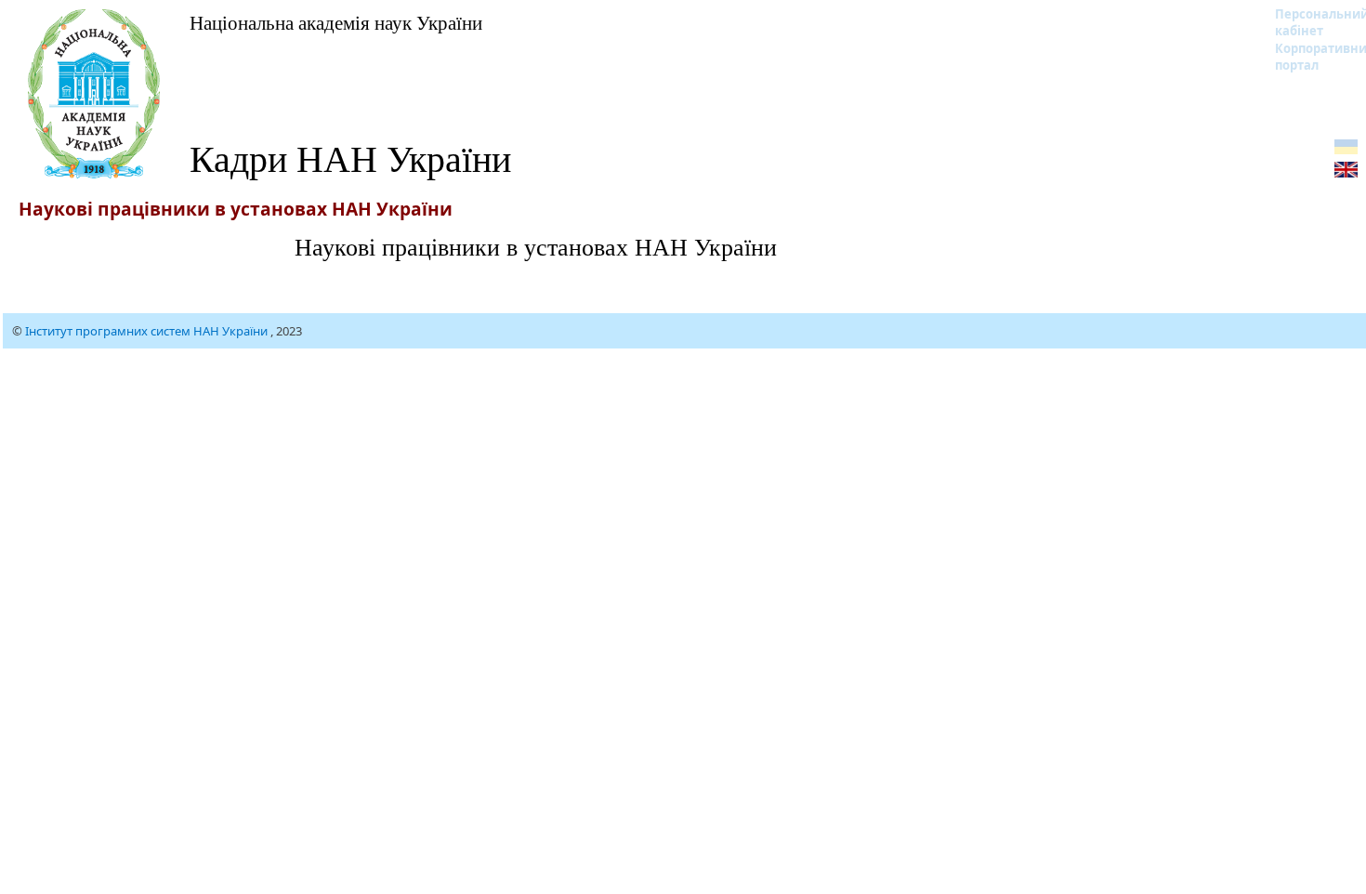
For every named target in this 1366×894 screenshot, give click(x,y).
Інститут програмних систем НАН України (147, 330)
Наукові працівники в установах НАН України (536, 246)
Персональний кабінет (1310, 22)
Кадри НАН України (350, 157)
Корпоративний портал (1310, 56)
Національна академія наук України (336, 22)
